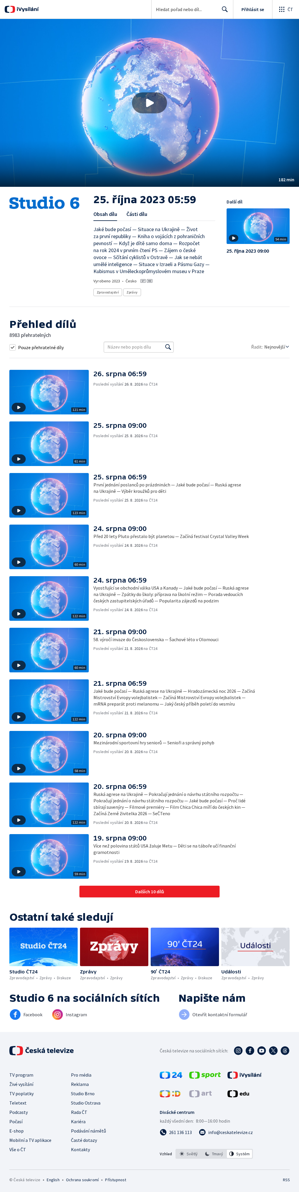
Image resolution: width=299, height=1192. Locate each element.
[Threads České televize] (285, 1050)
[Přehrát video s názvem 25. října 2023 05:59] (149, 102)
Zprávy (132, 292)
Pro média (81, 1075)
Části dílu (136, 214)
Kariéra (78, 1121)
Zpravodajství (108, 292)
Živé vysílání (21, 1084)
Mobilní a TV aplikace (30, 1140)
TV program (21, 1075)
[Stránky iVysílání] (244, 1077)
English (53, 1179)
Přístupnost (115, 1179)
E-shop (16, 1131)
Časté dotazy (84, 1140)
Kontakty (80, 1149)
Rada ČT (79, 1112)
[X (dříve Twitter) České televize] (273, 1050)
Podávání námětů (88, 1131)
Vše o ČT (17, 1149)
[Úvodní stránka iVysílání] (27, 9)
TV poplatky (21, 1093)
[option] (188, 1154)
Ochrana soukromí (82, 1179)
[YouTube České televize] (261, 1050)
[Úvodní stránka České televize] (42, 1050)
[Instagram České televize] (238, 1050)
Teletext (18, 1103)
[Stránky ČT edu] (238, 1095)
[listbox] (214, 1154)
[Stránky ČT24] (171, 1077)
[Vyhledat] (168, 347)
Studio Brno (83, 1093)
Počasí (15, 1121)
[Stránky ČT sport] (205, 1077)
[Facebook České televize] (250, 1050)
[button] (149, 103)
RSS (286, 1179)
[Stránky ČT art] (200, 1095)
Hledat (225, 9)
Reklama (80, 1084)
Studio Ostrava (85, 1103)
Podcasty (18, 1112)
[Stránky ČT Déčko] (170, 1095)
